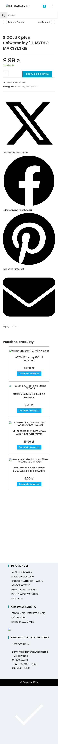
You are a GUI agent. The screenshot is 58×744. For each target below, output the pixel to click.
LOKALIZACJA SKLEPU (22, 576)
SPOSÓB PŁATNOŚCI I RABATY (27, 581)
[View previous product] (5, 22)
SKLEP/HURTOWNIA (21, 572)
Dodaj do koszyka (37, 74)
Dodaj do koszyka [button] (29, 373)
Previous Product (16, 22)
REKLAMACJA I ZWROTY (24, 589)
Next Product (44, 22)
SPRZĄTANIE (31, 86)
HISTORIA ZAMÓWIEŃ (22, 621)
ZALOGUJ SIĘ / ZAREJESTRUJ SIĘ (28, 613)
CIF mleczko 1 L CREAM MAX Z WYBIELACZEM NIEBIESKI (29, 432)
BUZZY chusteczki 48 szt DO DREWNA (29, 395)
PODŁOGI (19, 86)
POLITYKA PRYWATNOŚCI (25, 594)
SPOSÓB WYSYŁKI (20, 585)
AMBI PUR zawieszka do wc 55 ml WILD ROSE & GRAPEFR (29, 469)
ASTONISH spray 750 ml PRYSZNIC (29, 359)
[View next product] (53, 22)
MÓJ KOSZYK (18, 617)
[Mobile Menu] (49, 6)
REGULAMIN (17, 598)
